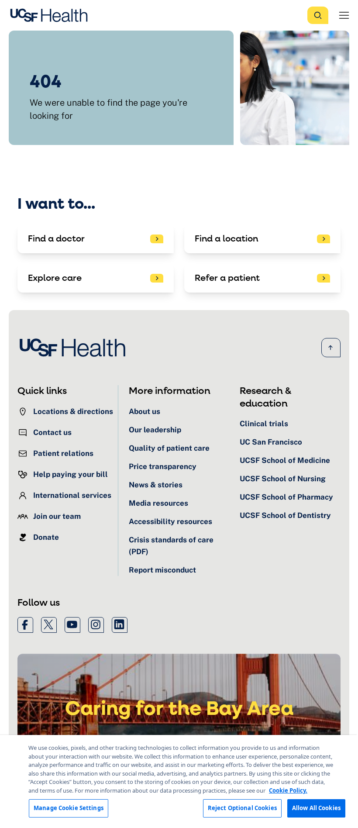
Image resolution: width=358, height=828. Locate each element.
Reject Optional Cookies (242, 808)
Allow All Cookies (316, 808)
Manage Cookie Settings (68, 808)
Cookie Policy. (288, 790)
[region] (179, 781)
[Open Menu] (344, 15)
